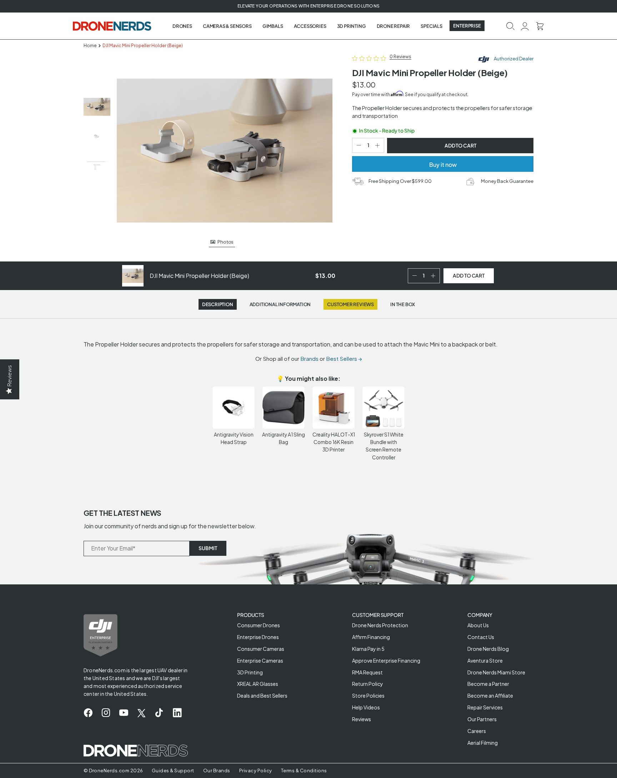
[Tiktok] (159, 713)
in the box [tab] (402, 304)
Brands (309, 358)
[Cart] (539, 25)
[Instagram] (106, 713)
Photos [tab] (225, 242)
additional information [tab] (280, 304)
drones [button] (182, 26)
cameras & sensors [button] (227, 26)
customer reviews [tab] (350, 304)
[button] (510, 25)
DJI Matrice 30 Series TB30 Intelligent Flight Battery (82, 763)
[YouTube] (123, 713)
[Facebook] (88, 713)
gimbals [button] (272, 26)
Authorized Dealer (513, 58)
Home (90, 45)
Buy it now (443, 164)
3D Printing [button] (351, 26)
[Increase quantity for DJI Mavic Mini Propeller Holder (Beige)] (379, 145)
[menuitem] (182, 26)
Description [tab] (217, 304)
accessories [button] (310, 26)
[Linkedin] (177, 713)
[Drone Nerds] (113, 25)
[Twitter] (141, 713)
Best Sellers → (344, 358)
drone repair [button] (393, 26)
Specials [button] (431, 26)
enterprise (467, 26)
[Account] (525, 25)
